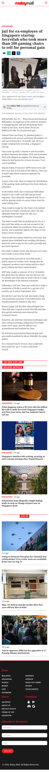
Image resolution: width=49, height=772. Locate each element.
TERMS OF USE (8, 712)
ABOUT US (6, 705)
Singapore (7, 26)
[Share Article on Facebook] (18, 54)
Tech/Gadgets (31, 689)
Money (5, 686)
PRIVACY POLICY (9, 709)
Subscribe (7, 751)
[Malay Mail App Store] (28, 704)
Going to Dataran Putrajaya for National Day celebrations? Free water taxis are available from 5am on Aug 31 (24, 559)
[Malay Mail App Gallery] (29, 708)
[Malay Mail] (24, 5)
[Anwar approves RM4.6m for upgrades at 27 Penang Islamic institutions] (24, 630)
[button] (45, 107)
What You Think (33, 682)
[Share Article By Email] (4, 54)
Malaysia (6, 676)
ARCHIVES (6, 702)
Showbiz (29, 676)
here (31, 99)
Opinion (29, 679)
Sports (28, 686)
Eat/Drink (6, 692)
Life (4, 689)
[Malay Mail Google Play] (33, 704)
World (5, 682)
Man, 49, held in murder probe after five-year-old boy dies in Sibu (22, 606)
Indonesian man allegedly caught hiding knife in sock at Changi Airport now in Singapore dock (22, 503)
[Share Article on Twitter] (13, 54)
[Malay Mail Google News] (33, 708)
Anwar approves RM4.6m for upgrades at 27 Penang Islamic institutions (24, 651)
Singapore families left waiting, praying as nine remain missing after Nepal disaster (23, 457)
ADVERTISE (6, 715)
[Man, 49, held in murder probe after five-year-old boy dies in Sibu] (24, 584)
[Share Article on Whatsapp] (9, 54)
